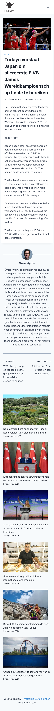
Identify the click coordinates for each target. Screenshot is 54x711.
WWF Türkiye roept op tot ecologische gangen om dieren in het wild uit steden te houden (13, 371)
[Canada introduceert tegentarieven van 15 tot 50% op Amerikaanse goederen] (27, 652)
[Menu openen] (48, 7)
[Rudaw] (9, 7)
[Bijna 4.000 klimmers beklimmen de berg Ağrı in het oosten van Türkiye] (27, 605)
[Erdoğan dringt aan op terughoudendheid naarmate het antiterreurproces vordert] (27, 457)
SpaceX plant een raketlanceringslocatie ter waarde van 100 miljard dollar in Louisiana (25, 528)
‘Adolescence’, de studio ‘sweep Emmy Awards (41, 367)
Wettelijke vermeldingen (37, 698)
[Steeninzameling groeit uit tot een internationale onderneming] (27, 557)
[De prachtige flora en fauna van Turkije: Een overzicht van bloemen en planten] (27, 409)
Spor (6, 54)
